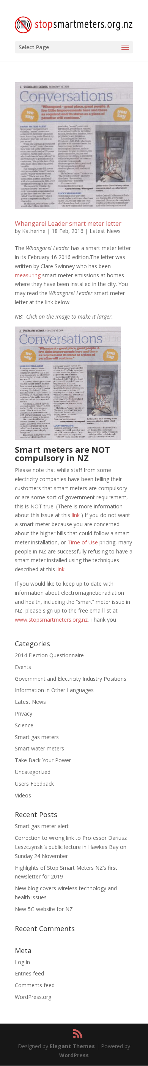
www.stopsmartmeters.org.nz (51, 619)
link (76, 515)
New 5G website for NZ (44, 909)
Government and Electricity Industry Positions (70, 678)
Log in (22, 962)
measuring (28, 275)
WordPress (74, 1055)
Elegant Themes (72, 1046)
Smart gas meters (37, 737)
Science (24, 725)
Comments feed (35, 985)
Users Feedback (34, 783)
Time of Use (83, 542)
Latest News (105, 230)
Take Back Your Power (43, 760)
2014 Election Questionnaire (49, 655)
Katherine (34, 230)
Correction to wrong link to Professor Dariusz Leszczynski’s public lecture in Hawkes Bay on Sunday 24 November (71, 847)
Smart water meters (39, 748)
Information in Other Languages (54, 690)
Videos (23, 795)
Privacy (23, 713)
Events (23, 667)
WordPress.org (33, 996)
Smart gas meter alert (42, 826)
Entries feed (29, 973)
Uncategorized (32, 771)
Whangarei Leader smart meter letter (68, 223)
